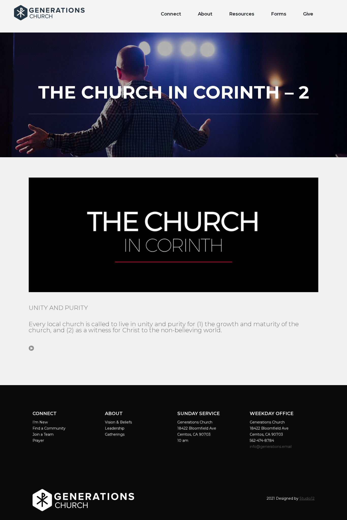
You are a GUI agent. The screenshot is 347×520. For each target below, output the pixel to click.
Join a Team (43, 434)
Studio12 (306, 498)
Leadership (114, 428)
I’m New (40, 422)
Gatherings (114, 434)
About (205, 14)
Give (308, 14)
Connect (171, 14)
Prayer (38, 440)
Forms (278, 14)
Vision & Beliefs (118, 422)
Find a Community (49, 428)
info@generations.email (271, 446)
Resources (241, 14)
